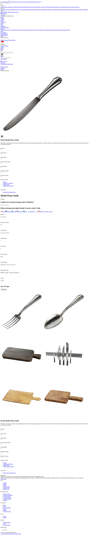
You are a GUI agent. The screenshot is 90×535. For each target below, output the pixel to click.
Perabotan (57, 9)
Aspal (13, 7)
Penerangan (65, 9)
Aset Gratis (4, 13)
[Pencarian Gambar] (2, 54)
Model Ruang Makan (8, 183)
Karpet (74, 9)
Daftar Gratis (3, 479)
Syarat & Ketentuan (5, 533)
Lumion (24, 30)
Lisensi (19, 533)
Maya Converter (7, 499)
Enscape (32, 30)
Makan (26, 9)
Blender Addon (6, 494)
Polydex (68, 30)
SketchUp (5, 28)
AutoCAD (8, 30)
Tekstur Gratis (6, 486)
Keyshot (28, 30)
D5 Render (19, 30)
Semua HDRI (4, 12)
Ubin (68, 7)
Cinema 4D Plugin (7, 497)
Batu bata (17, 7)
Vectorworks (14, 30)
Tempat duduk (79, 9)
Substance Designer (53, 30)
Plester (52, 7)
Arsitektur (9, 7)
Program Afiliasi (4, 33)
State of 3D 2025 (7, 511)
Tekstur (2, 47)
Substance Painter (62, 30)
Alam (45, 7)
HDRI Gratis (6, 489)
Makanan (49, 9)
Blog (4, 506)
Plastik (55, 7)
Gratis (33, 7)
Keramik (21, 7)
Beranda (3, 68)
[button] (45, 4)
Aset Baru (3, 14)
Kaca (36, 7)
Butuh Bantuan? (4, 35)
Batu (58, 7)
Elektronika (35, 9)
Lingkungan (10, 12)
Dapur (61, 9)
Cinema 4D (3, 23)
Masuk (2, 36)
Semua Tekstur (4, 7)
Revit (5, 30)
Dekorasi (22, 9)
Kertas (48, 7)
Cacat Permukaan (63, 7)
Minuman (30, 9)
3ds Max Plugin (6, 496)
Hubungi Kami (6, 525)
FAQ (4, 523)
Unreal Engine (40, 30)
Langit (17, 12)
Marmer (39, 7)
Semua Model (4, 9)
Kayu (78, 7)
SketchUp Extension (8, 495)
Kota (76, 7)
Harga (2, 31)
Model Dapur (6, 184)
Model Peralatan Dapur (8, 185)
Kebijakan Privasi (13, 533)
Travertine (72, 7)
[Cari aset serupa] (2, 136)
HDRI (2, 49)
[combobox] (45, 53)
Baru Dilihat (3, 32)
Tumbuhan (85, 9)
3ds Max (2, 20)
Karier (4, 509)
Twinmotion (46, 30)
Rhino (2, 30)
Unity (35, 30)
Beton (25, 7)
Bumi (28, 7)
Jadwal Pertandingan (42, 9)
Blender (2, 18)
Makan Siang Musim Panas (9, 192)
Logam (42, 7)
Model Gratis (6, 488)
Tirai (19, 9)
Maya (3, 25)
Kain (30, 7)
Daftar (4, 516)
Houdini (2, 27)
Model (2, 48)
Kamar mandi (10, 9)
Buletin (5, 510)
